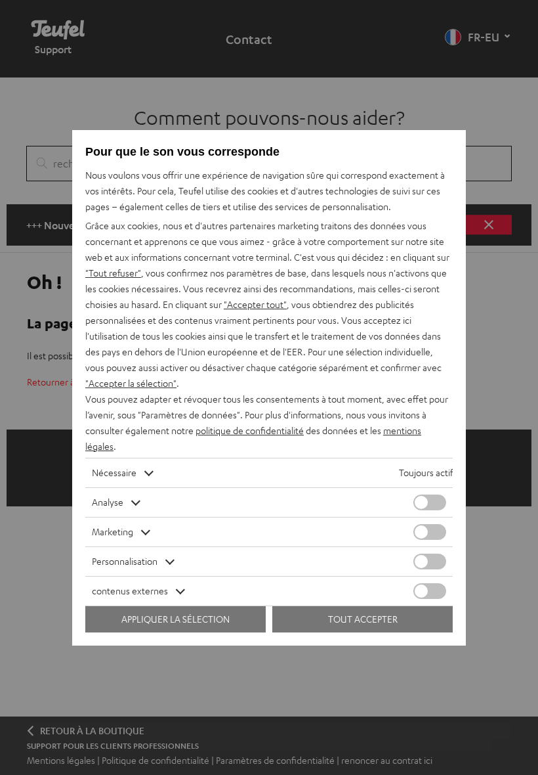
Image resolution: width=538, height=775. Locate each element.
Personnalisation (124, 561)
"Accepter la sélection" (130, 383)
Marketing (112, 531)
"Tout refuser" (113, 272)
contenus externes (130, 590)
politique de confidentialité (250, 430)
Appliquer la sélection (175, 619)
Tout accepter (363, 619)
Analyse (107, 502)
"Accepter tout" (255, 304)
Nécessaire (114, 472)
